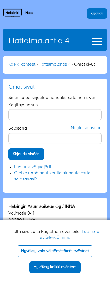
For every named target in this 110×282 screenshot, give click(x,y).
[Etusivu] (18, 13)
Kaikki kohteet (21, 64)
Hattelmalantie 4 (38, 41)
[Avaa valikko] (97, 41)
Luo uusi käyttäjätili (32, 167)
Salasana (17, 128)
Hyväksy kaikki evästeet (55, 267)
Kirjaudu (97, 13)
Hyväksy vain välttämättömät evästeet (55, 251)
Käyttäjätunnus (23, 105)
